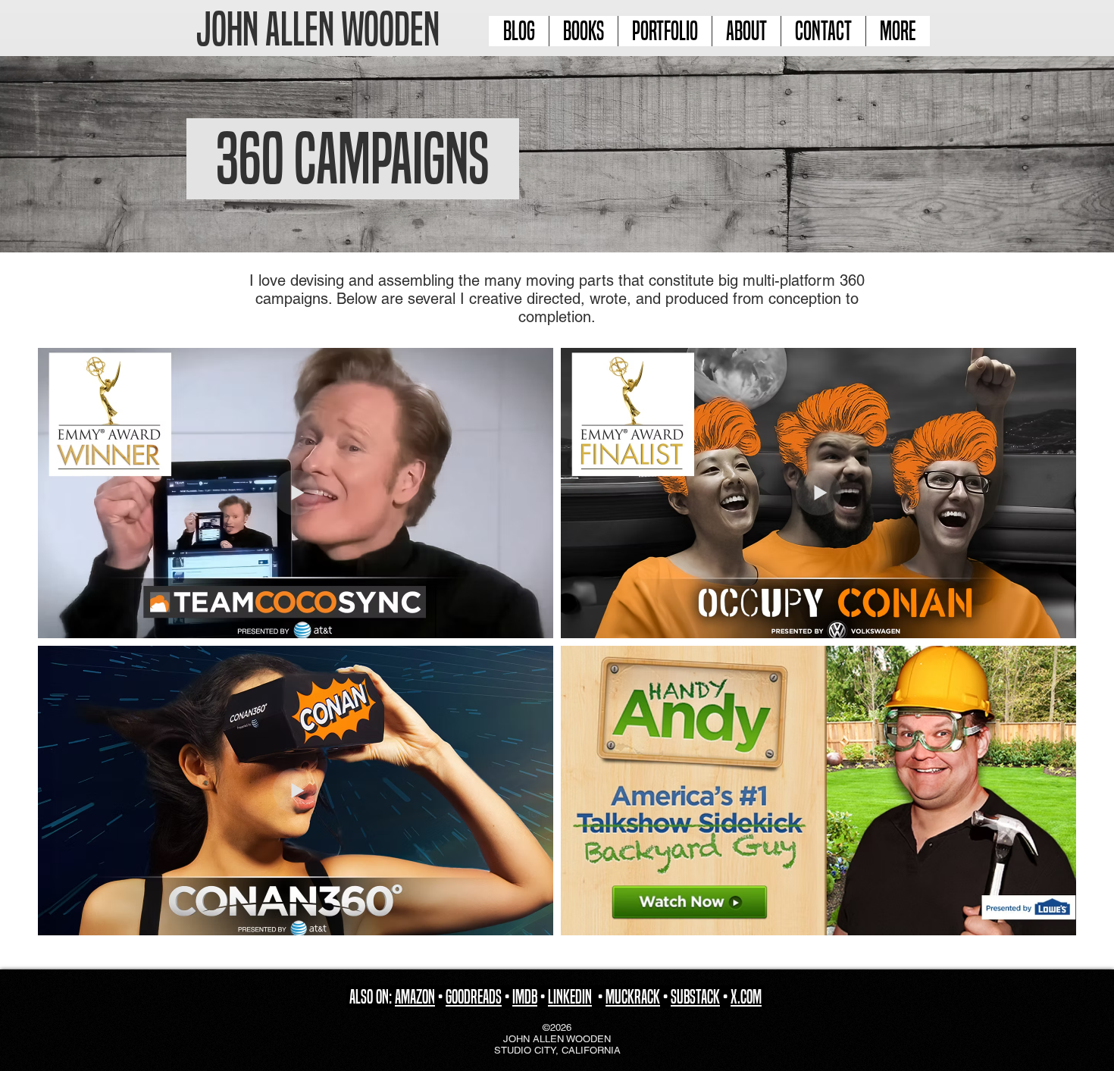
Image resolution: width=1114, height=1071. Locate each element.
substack (695, 996)
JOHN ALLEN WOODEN (318, 29)
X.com (746, 996)
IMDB (524, 996)
